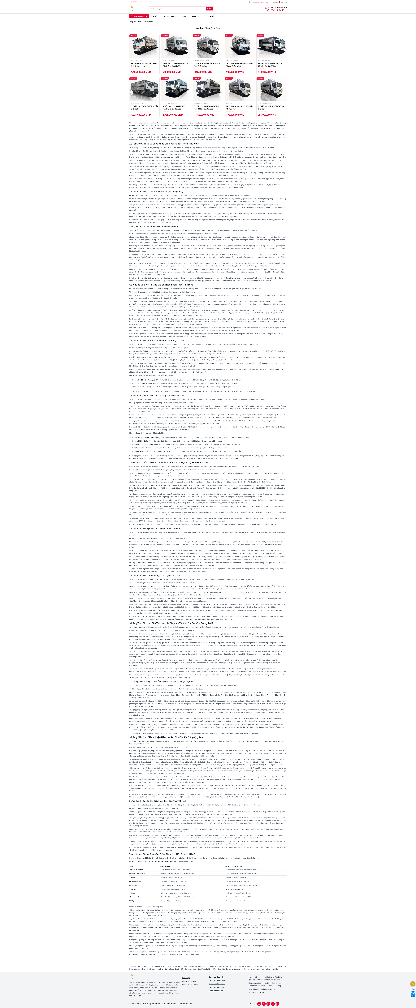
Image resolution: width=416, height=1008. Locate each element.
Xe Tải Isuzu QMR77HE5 (170, 60)
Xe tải (131, 148)
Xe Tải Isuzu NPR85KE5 (265, 103)
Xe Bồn (183, 16)
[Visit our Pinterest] (277, 1004)
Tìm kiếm (209, 9)
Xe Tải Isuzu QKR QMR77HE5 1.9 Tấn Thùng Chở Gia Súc (175, 64)
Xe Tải (140, 22)
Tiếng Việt (284, 2)
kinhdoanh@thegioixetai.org (262, 2)
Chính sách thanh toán (217, 984)
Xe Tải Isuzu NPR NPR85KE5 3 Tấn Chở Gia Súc (271, 107)
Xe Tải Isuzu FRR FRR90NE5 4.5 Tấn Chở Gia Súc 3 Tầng (270, 64)
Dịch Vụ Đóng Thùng (190, 985)
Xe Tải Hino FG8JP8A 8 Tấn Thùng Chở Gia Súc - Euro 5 (144, 64)
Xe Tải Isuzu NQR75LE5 (233, 103)
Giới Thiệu (186, 978)
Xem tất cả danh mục (140, 16)
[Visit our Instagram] (273, 1004)
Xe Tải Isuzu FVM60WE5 (170, 103)
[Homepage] (137, 8)
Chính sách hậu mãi (216, 991)
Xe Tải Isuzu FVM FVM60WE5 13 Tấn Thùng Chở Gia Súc (175, 107)
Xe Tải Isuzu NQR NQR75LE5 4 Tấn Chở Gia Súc (239, 107)
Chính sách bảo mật (216, 977)
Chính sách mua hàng (217, 980)
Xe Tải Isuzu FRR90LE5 (232, 60)
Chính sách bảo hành (216, 987)
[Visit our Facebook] (259, 1004)
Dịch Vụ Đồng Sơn (189, 981)
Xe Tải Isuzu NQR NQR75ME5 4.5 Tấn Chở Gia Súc (207, 64)
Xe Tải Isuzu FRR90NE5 (264, 60)
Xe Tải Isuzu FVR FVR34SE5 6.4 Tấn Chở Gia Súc (144, 107)
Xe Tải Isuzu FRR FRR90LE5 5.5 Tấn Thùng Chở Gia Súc (239, 64)
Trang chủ (132, 22)
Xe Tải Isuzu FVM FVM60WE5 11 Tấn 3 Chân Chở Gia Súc (206, 107)
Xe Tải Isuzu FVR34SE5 (137, 103)
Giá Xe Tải (210, 16)
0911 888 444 (259, 992)
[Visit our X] (264, 1004)
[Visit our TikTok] (268, 1004)
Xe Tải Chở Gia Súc (136, 60)
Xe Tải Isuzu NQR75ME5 (201, 60)
